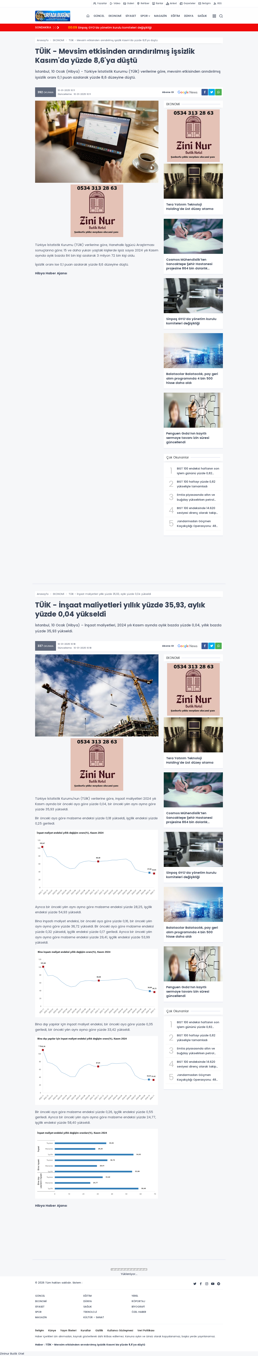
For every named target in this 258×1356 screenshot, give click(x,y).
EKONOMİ (115, 16)
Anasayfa (42, 40)
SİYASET (130, 16)
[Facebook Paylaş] (204, 92)
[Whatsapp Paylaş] (218, 92)
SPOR (144, 16)
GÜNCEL (99, 16)
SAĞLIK (202, 16)
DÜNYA (188, 16)
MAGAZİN (160, 16)
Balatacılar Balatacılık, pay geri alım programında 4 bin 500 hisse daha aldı (127, 27)
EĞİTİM (175, 16)
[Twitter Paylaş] (211, 92)
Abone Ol (168, 92)
